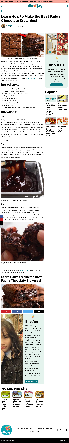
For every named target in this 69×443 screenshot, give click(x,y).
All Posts (8, 11)
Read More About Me (31, 381)
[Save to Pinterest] (1, 220)
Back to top (62, 440)
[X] (63, 1)
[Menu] (1, 5)
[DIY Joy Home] (35, 6)
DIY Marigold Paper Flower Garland (62, 129)
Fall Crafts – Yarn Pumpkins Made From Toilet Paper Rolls (50, 131)
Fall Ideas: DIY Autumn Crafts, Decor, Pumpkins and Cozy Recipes (50, 109)
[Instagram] (57, 1)
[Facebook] (60, 1)
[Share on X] (1, 223)
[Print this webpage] (1, 226)
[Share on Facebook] (1, 216)
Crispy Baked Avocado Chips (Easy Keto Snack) (5, 404)
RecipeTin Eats (30, 78)
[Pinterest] (66, 1)
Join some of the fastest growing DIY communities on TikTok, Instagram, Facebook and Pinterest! (27, 1)
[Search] (67, 5)
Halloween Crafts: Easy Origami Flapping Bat (62, 106)
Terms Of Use (41, 428)
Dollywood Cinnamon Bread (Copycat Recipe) (17, 402)
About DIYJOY (33, 428)
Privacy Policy (31, 431)
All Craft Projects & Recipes (17, 11)
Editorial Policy (48, 428)
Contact (38, 431)
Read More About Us (56, 84)
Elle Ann (10, 25)
